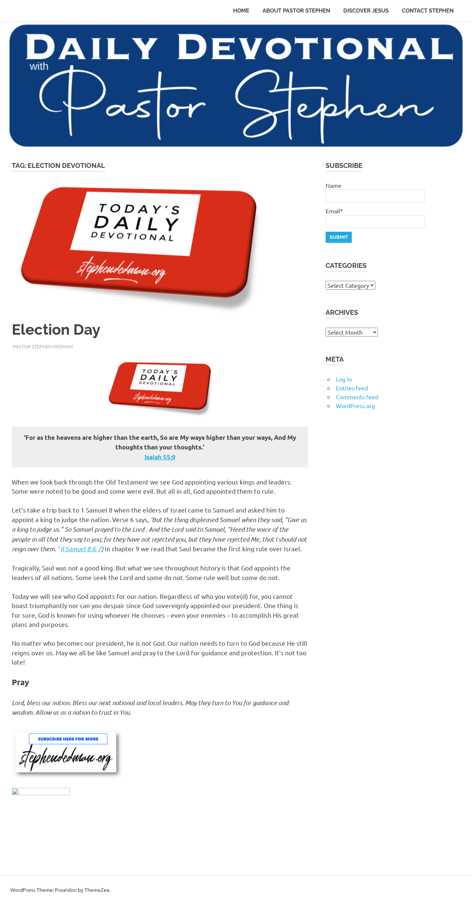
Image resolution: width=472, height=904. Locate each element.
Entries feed (352, 387)
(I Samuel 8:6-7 (80, 549)
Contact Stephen (428, 10)
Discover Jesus (366, 10)
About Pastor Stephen (296, 10)
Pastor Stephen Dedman (43, 346)
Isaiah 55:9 (160, 457)
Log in (344, 379)
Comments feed (357, 396)
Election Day (56, 329)
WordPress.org (355, 405)
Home (241, 10)
